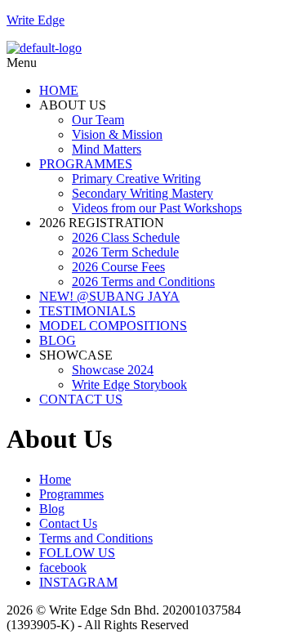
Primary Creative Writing (136, 178)
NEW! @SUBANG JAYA (109, 296)
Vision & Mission (117, 134)
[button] (147, 63)
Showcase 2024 (113, 370)
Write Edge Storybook (129, 384)
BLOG (57, 340)
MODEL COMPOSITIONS (113, 326)
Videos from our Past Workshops (157, 208)
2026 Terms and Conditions (143, 281)
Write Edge (36, 20)
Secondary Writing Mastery (142, 193)
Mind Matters (106, 149)
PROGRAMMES (85, 164)
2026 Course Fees (118, 267)
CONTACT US (80, 399)
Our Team (98, 120)
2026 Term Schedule (125, 252)
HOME (58, 90)
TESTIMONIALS (87, 311)
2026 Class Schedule (126, 237)
